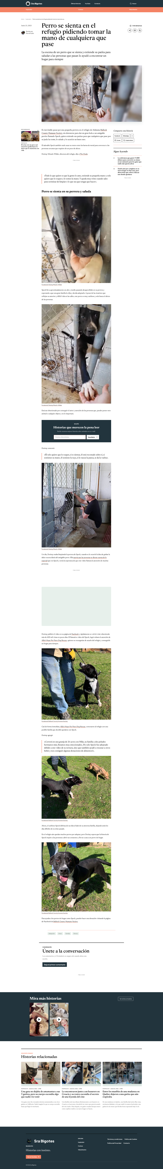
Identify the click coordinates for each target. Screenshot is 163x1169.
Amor (60, 933)
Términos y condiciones (114, 1139)
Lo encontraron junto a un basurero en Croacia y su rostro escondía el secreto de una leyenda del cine (81, 1094)
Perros (76, 933)
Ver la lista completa (126, 999)
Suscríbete (93, 437)
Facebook (75, 634)
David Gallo (30, 33)
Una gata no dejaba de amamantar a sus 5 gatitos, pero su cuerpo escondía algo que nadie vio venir (40, 1094)
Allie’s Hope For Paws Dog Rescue (54, 640)
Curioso (80, 9)
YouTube (87, 3)
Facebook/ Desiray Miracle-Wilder (52, 284)
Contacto (97, 3)
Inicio (22, 19)
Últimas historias (76, 3)
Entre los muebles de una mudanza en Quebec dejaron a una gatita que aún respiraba (121, 1094)
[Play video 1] (39, 1019)
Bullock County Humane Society (65, 922)
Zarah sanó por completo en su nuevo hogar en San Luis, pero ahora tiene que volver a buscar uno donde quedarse (128, 171)
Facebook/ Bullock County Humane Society (55, 721)
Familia (68, 933)
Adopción (52, 933)
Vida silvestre (133, 9)
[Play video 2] (59, 1019)
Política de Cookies (131, 1139)
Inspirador (29, 9)
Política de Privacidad (114, 1143)
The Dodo (84, 154)
